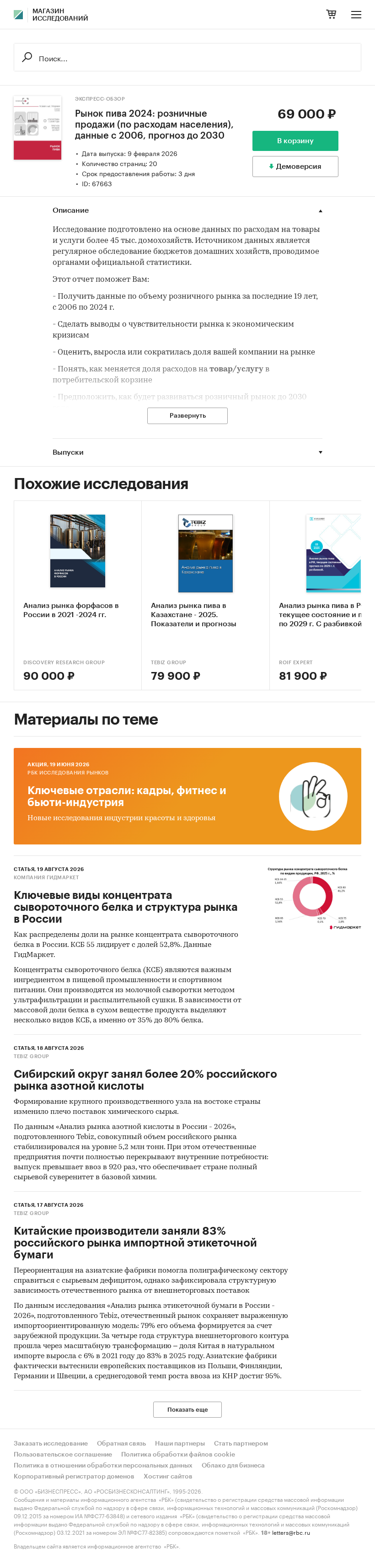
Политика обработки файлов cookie (178, 1454)
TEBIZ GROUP (169, 662)
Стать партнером (241, 1444)
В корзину (295, 141)
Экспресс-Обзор (100, 99)
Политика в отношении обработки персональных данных (103, 1465)
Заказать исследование (51, 1444)
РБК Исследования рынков (68, 772)
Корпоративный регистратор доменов (74, 1476)
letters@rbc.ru (291, 1531)
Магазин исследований (60, 15)
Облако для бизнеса (233, 1465)
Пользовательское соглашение (63, 1454)
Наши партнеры (180, 1444)
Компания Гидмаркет (46, 877)
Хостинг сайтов (168, 1476)
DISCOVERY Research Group (64, 662)
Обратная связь (121, 1444)
